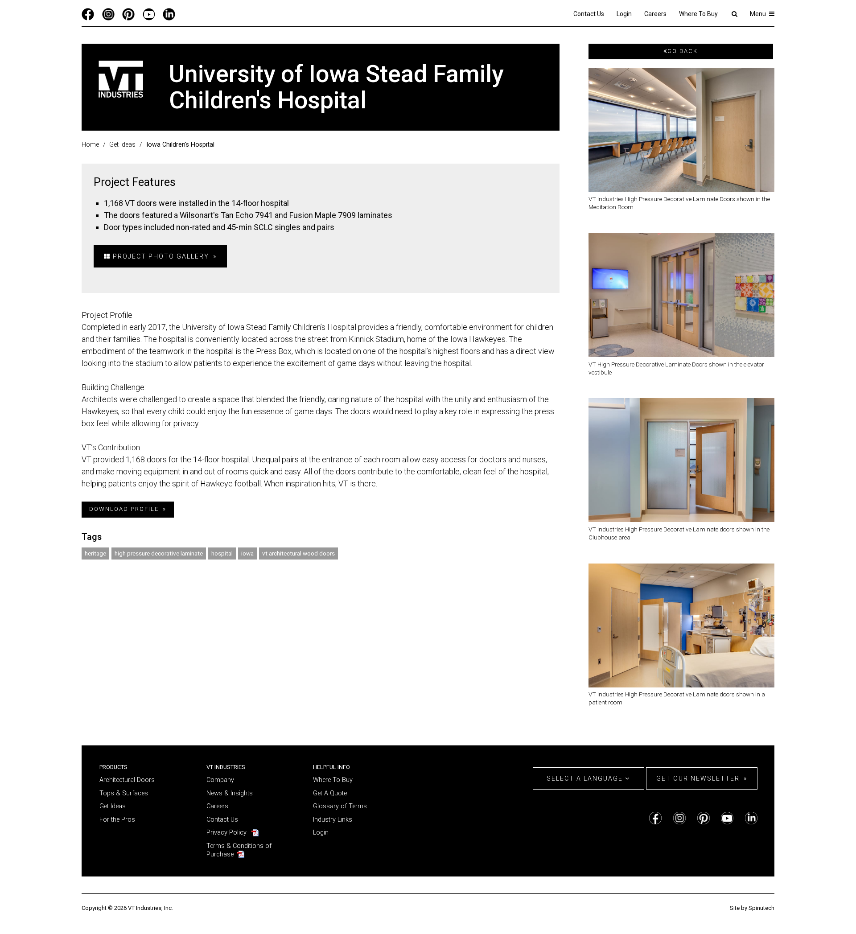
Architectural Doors (127, 780)
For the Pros (117, 819)
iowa (247, 553)
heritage (95, 553)
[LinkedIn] (169, 13)
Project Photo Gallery (160, 256)
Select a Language (586, 778)
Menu (758, 13)
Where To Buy (698, 13)
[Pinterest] (128, 13)
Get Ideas (112, 806)
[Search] (734, 13)
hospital (222, 553)
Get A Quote (330, 793)
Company (220, 780)
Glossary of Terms (340, 806)
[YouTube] (149, 13)
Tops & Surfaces (123, 793)
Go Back (682, 51)
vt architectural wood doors (298, 553)
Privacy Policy (226, 832)
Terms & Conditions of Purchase (239, 850)
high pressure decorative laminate (159, 553)
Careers (655, 13)
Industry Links (332, 819)
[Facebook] (88, 13)
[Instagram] (108, 13)
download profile (124, 509)
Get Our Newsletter (698, 778)
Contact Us (588, 13)
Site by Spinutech (752, 908)
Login (624, 13)
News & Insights (229, 793)
